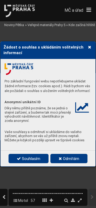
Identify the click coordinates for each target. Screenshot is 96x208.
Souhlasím (30, 158)
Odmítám (70, 158)
